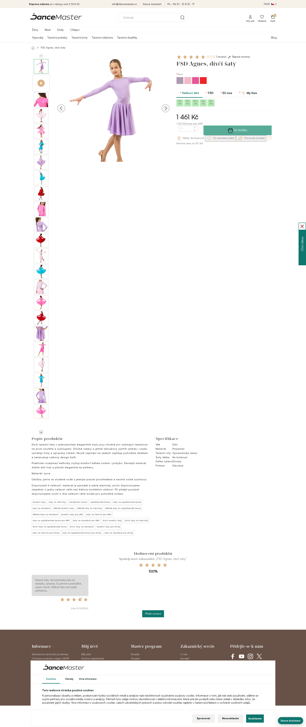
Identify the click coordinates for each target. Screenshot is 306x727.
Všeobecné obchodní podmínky (50, 654)
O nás (183, 654)
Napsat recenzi (241, 56)
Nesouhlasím (230, 718)
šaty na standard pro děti (86, 520)
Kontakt (184, 658)
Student (135, 658)
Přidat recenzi (153, 613)
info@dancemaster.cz (124, 3)
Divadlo (135, 654)
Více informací (88, 678)
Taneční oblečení (102, 37)
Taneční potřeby (57, 37)
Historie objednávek (92, 658)
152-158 (211, 102)
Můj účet (86, 654)
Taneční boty (79, 37)
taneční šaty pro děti (72, 514)
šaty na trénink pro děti (98, 514)
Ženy (35, 30)
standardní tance (78, 502)
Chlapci (75, 30)
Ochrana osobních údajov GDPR (50, 658)
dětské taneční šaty (64, 508)
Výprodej (37, 37)
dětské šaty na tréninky (89, 508)
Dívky (60, 30)
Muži (48, 30)
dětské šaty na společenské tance (123, 508)
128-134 (180, 102)
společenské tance (100, 502)
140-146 (195, 102)
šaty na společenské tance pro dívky (82, 532)
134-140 (188, 102)
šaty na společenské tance (127, 502)
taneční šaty (39, 502)
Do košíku (240, 130)
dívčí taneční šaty (112, 520)
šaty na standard (41, 508)
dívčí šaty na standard (82, 526)
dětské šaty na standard (45, 514)
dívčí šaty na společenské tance (50, 526)
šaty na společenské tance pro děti (51, 520)
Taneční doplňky (127, 37)
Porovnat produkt (254, 137)
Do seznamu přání (223, 137)
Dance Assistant (152, 3)
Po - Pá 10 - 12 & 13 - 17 (181, 3)
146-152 (203, 102)
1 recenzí (216, 56)
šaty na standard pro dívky (119, 532)
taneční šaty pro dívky (109, 526)
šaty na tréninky (57, 502)
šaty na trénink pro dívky (46, 532)
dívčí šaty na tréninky (136, 520)
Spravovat (203, 718)
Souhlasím (255, 718)
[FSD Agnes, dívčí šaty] (113, 113)
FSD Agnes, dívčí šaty (53, 47)
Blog (274, 37)
